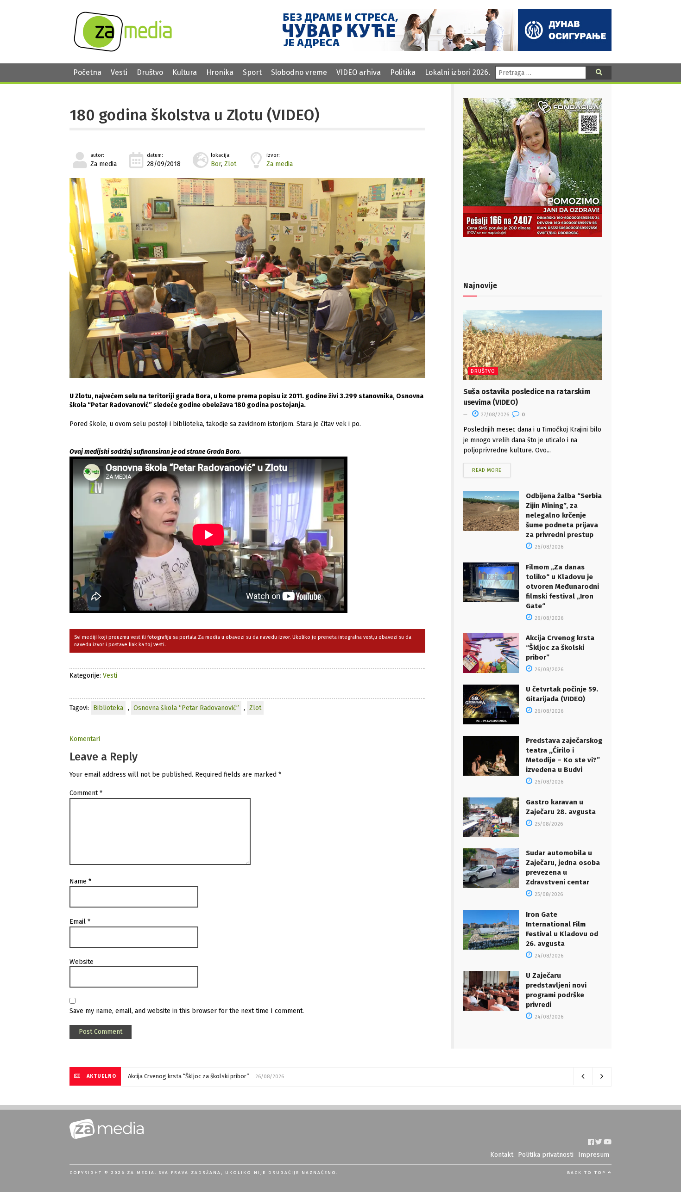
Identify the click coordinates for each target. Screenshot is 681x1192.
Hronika (219, 72)
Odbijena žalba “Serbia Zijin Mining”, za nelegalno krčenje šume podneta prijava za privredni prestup (564, 515)
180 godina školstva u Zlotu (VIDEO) (194, 115)
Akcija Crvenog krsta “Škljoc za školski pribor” (560, 647)
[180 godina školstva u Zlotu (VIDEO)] (247, 278)
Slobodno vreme (299, 72)
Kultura (184, 72)
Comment (85, 793)
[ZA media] (122, 49)
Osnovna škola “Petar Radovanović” (186, 708)
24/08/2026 (548, 956)
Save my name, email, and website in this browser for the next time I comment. (186, 1011)
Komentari (84, 739)
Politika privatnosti (546, 1155)
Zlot (230, 164)
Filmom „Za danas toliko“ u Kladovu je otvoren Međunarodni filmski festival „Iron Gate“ (562, 586)
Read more (487, 470)
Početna (87, 72)
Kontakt (501, 1155)
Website (81, 962)
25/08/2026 (548, 824)
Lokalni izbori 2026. (457, 72)
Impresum (593, 1155)
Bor (216, 164)
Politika (403, 72)
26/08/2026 (548, 547)
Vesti (119, 72)
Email (79, 922)
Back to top (587, 1172)
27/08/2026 (494, 415)
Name (80, 881)
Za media (279, 164)
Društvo (150, 72)
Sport (252, 72)
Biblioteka (108, 708)
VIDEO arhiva (358, 72)
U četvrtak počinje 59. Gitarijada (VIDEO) (181, 1076)
